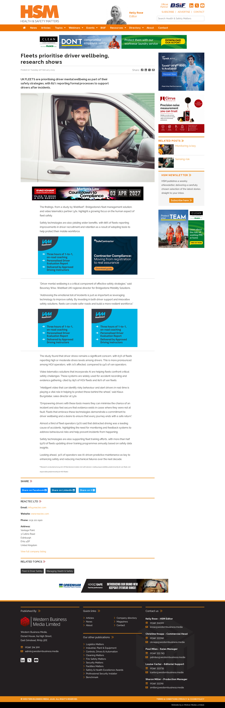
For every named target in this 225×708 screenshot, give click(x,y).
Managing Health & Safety (60, 571)
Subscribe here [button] (180, 200)
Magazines (122, 621)
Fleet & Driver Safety (32, 571)
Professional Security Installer (101, 673)
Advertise (184, 12)
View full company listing (33, 551)
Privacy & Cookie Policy (191, 699)
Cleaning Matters (95, 655)
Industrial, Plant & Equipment (101, 648)
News (89, 621)
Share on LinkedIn (62, 490)
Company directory (127, 618)
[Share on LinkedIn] (146, 70)
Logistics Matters (95, 644)
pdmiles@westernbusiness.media (167, 657)
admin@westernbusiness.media (41, 651)
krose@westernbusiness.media (166, 627)
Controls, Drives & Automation (102, 651)
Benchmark (92, 677)
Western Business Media (36, 699)
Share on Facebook (33, 490)
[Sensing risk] (166, 167)
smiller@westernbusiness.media (167, 687)
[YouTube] (202, 5)
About (89, 625)
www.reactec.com (40, 514)
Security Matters (94, 662)
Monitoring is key (185, 145)
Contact (199, 12)
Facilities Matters (94, 666)
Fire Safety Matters (96, 659)
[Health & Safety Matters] (40, 23)
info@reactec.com (37, 507)
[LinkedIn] (191, 5)
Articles (90, 618)
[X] (197, 5)
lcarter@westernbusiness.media (167, 672)
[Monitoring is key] (166, 154)
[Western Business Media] (44, 626)
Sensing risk (182, 159)
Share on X (86, 490)
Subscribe (168, 12)
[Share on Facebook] (142, 70)
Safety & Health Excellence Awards (104, 670)
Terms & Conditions (167, 699)
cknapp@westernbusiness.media (167, 642)
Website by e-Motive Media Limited (187, 705)
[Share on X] (149, 70)
